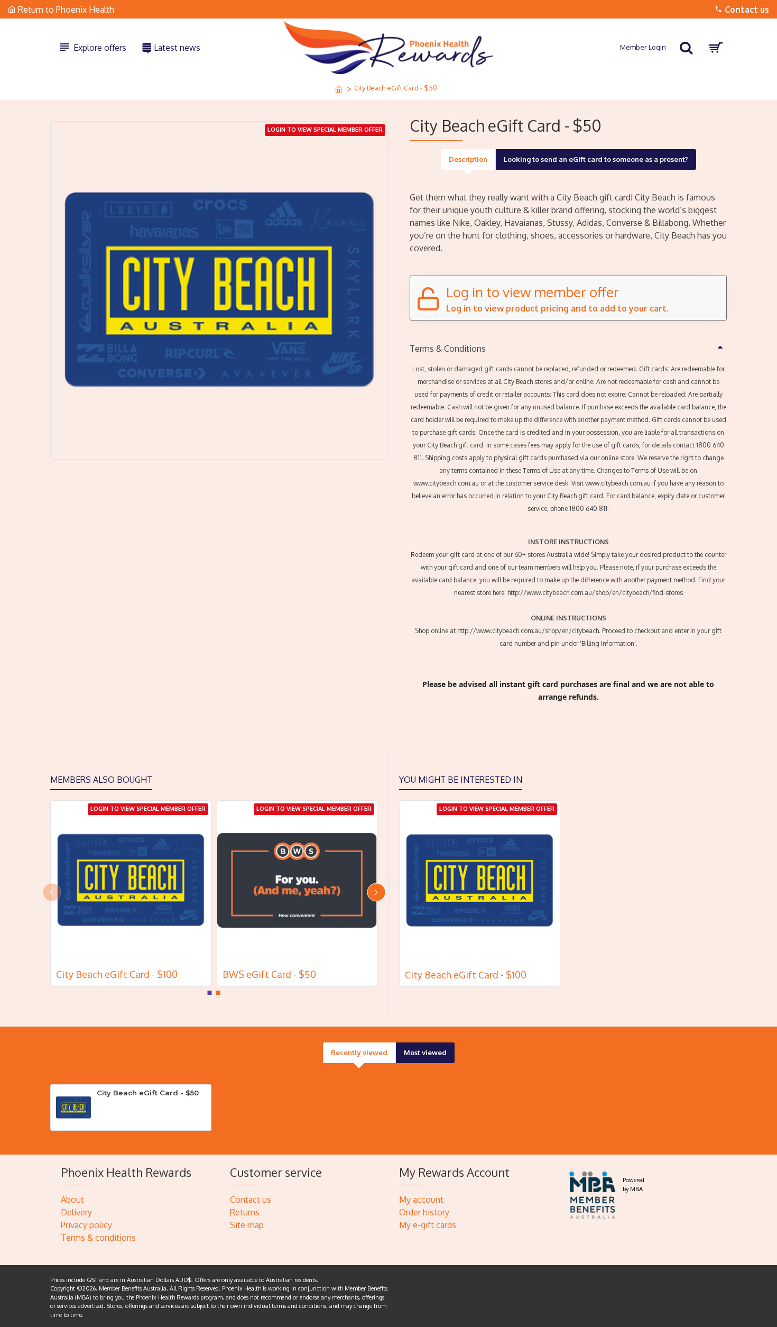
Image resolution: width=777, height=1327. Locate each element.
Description (468, 159)
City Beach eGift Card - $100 (117, 974)
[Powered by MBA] (592, 1193)
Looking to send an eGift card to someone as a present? (596, 159)
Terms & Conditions (448, 348)
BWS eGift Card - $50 (269, 974)
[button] (51, 892)
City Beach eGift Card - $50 (148, 1092)
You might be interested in (460, 779)
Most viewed (425, 1052)
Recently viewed (359, 1052)
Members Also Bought (101, 779)
